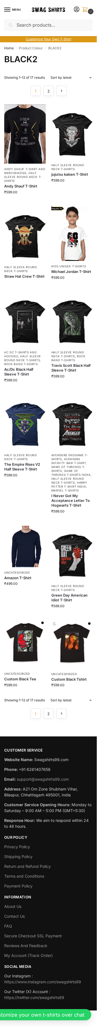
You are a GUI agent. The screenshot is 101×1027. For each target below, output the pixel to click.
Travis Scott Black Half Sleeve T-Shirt (71, 367)
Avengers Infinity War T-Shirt (68, 461)
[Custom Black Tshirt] (72, 644)
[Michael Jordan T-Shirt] (72, 234)
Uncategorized (17, 572)
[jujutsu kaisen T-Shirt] (72, 132)
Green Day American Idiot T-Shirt (69, 597)
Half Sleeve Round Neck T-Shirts (23, 176)
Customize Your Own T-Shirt (48, 39)
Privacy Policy (17, 846)
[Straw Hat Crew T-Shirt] (25, 234)
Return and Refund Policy (27, 866)
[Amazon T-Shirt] (25, 546)
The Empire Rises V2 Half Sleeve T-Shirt (22, 466)
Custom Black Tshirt (69, 679)
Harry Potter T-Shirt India (69, 484)
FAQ (8, 926)
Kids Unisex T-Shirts (68, 266)
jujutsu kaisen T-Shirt (69, 174)
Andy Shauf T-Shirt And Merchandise (24, 171)
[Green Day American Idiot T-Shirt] (72, 553)
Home (9, 48)
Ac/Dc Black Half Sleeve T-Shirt (18, 371)
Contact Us (14, 916)
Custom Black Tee (20, 679)
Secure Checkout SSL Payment (33, 935)
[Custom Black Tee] (25, 644)
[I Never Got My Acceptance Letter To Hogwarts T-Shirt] (72, 422)
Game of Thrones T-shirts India (71, 472)
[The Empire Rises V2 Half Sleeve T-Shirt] (25, 422)
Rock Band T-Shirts (21, 364)
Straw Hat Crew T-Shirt (24, 276)
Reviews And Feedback (25, 945)
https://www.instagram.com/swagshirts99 (42, 981)
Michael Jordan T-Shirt (71, 271)
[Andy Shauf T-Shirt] (25, 134)
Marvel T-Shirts (65, 490)
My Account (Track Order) (28, 955)
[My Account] (76, 9)
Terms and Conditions (24, 876)
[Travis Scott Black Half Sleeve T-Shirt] (72, 319)
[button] (86, 10)
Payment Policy (18, 886)
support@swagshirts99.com (43, 779)
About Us (12, 906)
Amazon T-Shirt (17, 578)
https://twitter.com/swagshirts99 (34, 997)
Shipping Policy (18, 856)
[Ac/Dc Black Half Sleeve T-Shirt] (25, 319)
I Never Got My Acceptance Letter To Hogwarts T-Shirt (70, 500)
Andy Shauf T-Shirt (20, 186)
